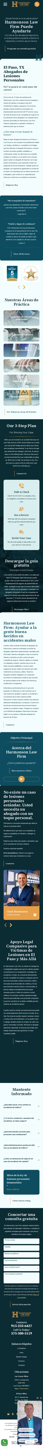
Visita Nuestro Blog (21, 1200)
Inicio (21, 1353)
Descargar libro (21, 609)
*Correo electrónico (10, 1260)
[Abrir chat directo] (37, 1397)
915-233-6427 (21, 1326)
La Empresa (21, 1348)
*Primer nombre (9, 1240)
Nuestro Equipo (21, 1357)
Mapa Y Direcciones (21, 1389)
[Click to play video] (21, 779)
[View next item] (24, 287)
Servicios (21, 1361)
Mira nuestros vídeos (21, 770)
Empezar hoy (21, 1041)
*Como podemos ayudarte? (13, 1274)
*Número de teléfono (11, 1253)
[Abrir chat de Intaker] (21, 1446)
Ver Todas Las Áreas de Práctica (21, 412)
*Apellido (7, 1247)
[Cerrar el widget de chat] (40, 1397)
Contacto (10, 725)
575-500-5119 (21, 1333)
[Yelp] (13, 1414)
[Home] (21, 4)
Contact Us (22, 473)
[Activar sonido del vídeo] (30, 1419)
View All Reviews (21, 254)
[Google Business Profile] (8, 1414)
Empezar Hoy (12, 185)
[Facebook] (17, 1414)
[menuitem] (12, 1437)
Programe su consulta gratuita (21, 48)
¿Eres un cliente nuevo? (12, 1267)
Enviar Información (21, 1304)
